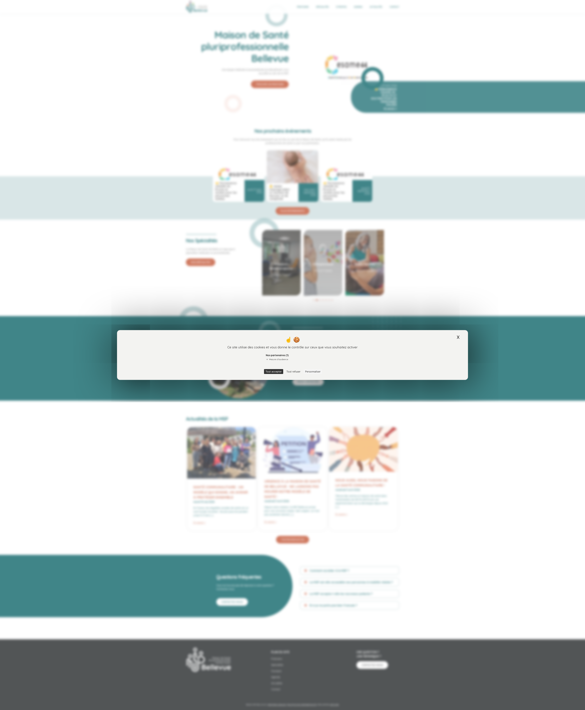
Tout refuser (293, 371)
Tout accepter (274, 371)
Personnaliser (313, 371)
